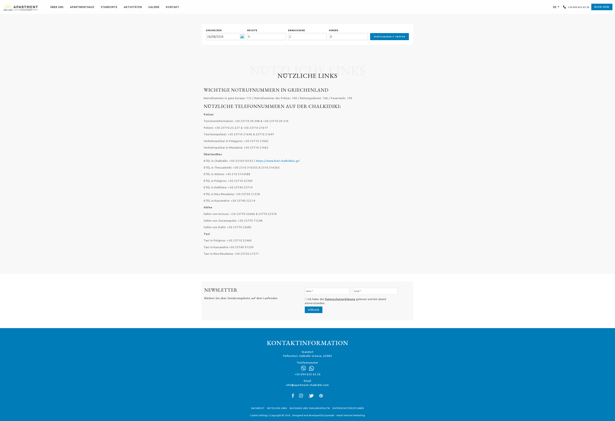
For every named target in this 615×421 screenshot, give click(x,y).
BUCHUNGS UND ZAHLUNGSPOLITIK (310, 408)
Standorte (109, 7)
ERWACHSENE (296, 30)
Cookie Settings (259, 415)
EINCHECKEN (214, 30)
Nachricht (258, 408)
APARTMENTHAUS (82, 7)
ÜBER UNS (57, 7)
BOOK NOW (601, 6)
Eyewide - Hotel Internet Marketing (345, 415)
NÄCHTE (252, 30)
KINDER (333, 30)
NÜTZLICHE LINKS (277, 408)
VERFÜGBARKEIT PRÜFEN (389, 36)
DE (555, 6)
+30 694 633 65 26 (578, 7)
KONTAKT (172, 7)
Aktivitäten (133, 7)
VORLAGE (313, 309)
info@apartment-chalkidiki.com (307, 384)
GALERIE (154, 7)
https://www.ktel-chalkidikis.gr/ (278, 160)
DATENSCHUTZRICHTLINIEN (348, 408)
